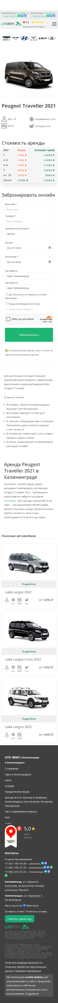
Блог (7, 817)
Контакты (12, 853)
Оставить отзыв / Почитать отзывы (26, 911)
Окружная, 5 (51, 13)
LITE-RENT (12, 757)
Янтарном (46, 801)
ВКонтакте (32, 905)
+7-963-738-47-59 (15, 867)
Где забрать (11, 270)
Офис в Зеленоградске (18, 774)
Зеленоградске (13, 801)
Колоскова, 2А (22, 13)
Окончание (11, 256)
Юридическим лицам (17, 791)
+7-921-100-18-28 (15, 863)
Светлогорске (31, 801)
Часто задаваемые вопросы (21, 811)
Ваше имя (11, 204)
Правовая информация (27, 970)
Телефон (10, 216)
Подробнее (29, 584)
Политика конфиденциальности (23, 962)
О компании (12, 768)
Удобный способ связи (17, 228)
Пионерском (12, 805)
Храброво (41, 797)
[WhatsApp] (48, 16)
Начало (9, 242)
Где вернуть (11, 282)
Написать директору (19, 918)
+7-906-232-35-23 (15, 871)
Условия (10, 500)
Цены (8, 780)
